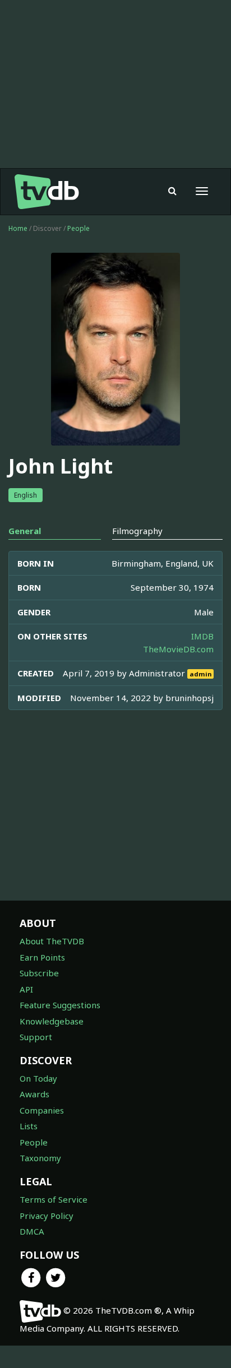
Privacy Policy (46, 1215)
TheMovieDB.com (178, 649)
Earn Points (42, 957)
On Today (38, 1078)
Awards (34, 1094)
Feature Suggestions (60, 1004)
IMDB (202, 636)
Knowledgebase (52, 1021)
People (78, 228)
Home (17, 228)
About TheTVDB (52, 941)
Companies (42, 1110)
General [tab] (24, 530)
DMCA (32, 1231)
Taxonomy (40, 1157)
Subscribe (39, 973)
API (26, 989)
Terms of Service (53, 1199)
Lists (29, 1126)
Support (36, 1036)
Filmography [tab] (137, 530)
